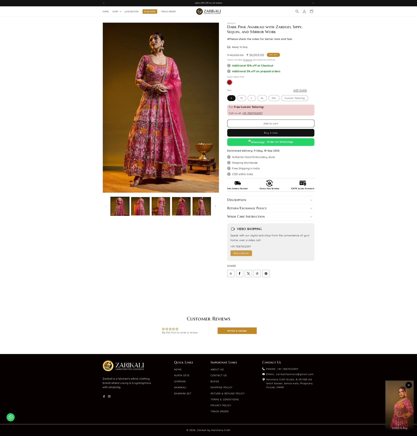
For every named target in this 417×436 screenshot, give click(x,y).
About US (217, 369)
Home (178, 369)
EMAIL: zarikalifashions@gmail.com (290, 374)
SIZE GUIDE (300, 90)
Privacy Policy (221, 405)
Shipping (247, 60)
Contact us (219, 375)
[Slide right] (215, 206)
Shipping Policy (221, 387)
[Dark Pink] (229, 82)
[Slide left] (106, 206)
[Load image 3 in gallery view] (160, 206)
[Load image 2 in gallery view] (140, 206)
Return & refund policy (228, 393)
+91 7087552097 (252, 113)
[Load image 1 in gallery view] (120, 206)
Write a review (237, 330)
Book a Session (241, 253)
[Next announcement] (313, 3)
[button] (116, 11)
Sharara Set (182, 393)
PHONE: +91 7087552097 (282, 369)
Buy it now (271, 132)
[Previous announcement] (103, 3)
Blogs (215, 381)
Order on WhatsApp (279, 141)
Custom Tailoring (295, 98)
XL (262, 98)
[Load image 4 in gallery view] (181, 206)
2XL (274, 98)
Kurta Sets (181, 375)
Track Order (220, 411)
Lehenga (180, 381)
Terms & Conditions (225, 399)
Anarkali (180, 387)
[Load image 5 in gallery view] (201, 206)
